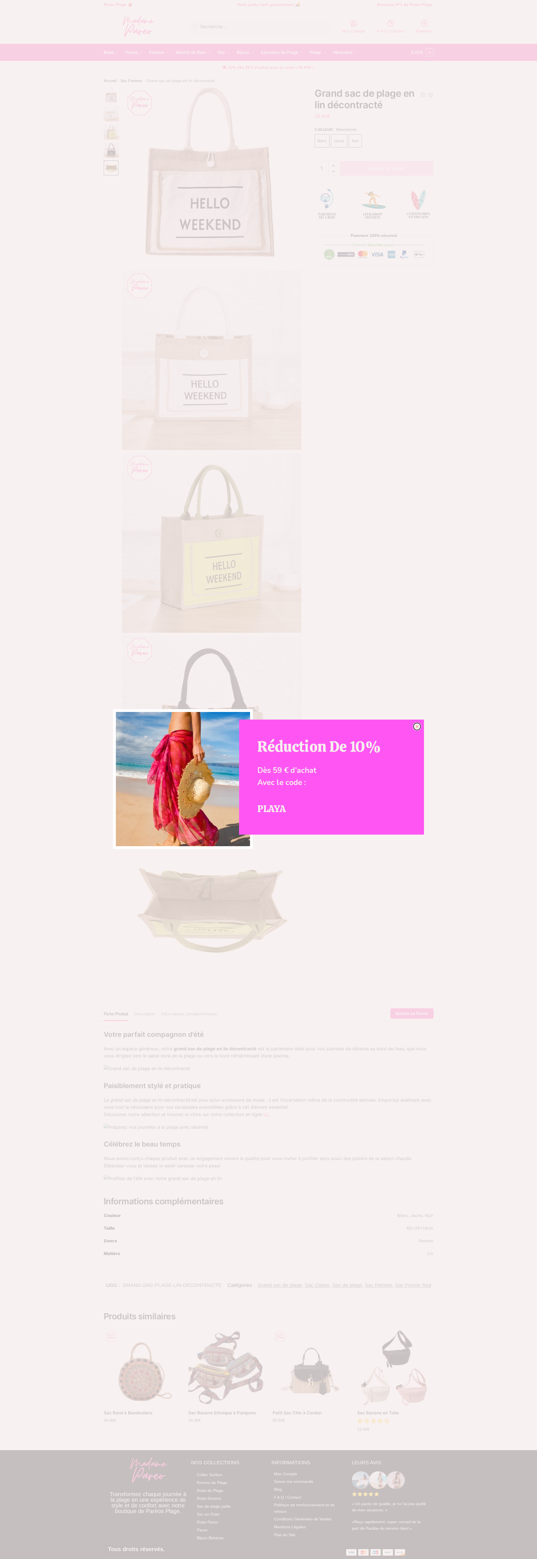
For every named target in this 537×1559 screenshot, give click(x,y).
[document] (268, 779)
